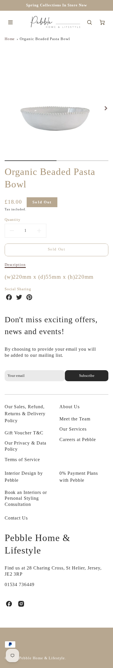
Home (10, 39)
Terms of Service (22, 459)
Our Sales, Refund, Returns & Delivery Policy (25, 413)
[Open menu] (10, 22)
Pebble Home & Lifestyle (37, 544)
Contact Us (16, 517)
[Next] (105, 108)
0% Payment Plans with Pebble (78, 477)
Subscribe (86, 376)
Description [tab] (15, 264)
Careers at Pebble (77, 439)
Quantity (13, 219)
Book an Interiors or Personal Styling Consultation (26, 498)
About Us (69, 406)
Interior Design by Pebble (24, 477)
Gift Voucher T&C (24, 432)
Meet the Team (74, 418)
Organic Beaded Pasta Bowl (45, 39)
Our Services (73, 429)
